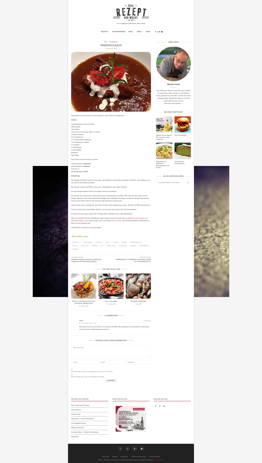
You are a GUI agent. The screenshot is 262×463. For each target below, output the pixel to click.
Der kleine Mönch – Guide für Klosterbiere (84, 432)
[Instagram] (157, 32)
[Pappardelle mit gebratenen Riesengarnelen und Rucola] (164, 151)
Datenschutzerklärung (138, 456)
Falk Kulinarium (76, 410)
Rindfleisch (85, 245)
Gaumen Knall (75, 414)
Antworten (147, 320)
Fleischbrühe (87, 242)
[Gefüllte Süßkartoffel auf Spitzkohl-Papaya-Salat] (83, 286)
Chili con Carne (116, 220)
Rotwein (94, 245)
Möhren (124, 242)
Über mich (105, 456)
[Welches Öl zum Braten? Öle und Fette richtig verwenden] (164, 124)
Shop (148, 31)
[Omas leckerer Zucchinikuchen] (182, 151)
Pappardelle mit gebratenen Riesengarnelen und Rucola (162, 164)
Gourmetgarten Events (78, 423)
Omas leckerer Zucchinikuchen (179, 162)
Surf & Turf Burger (180, 135)
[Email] (162, 32)
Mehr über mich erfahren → (173, 103)
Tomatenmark (143, 245)
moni (81, 320)
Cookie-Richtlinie (154, 456)
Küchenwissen (118, 31)
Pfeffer (75, 245)
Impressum (124, 456)
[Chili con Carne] (111, 286)
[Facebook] (155, 32)
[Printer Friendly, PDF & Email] (80, 236)
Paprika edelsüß (135, 242)
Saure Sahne (123, 245)
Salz (102, 245)
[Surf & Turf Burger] (182, 124)
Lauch (108, 242)
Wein (139, 31)
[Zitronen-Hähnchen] (138, 286)
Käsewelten (75, 436)
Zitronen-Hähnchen (138, 301)
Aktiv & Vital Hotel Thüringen (80, 405)
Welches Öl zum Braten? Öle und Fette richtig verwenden (164, 137)
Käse (130, 31)
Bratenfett (76, 242)
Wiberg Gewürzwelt (77, 427)
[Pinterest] (159, 32)
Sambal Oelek (111, 245)
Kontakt (114, 456)
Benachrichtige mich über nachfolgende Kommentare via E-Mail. (92, 371)
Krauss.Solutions (158, 460)
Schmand (133, 245)
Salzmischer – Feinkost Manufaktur (82, 418)
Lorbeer (115, 242)
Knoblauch (98, 242)
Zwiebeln (75, 249)
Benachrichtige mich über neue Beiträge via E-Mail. (87, 377)
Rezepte (104, 31)
